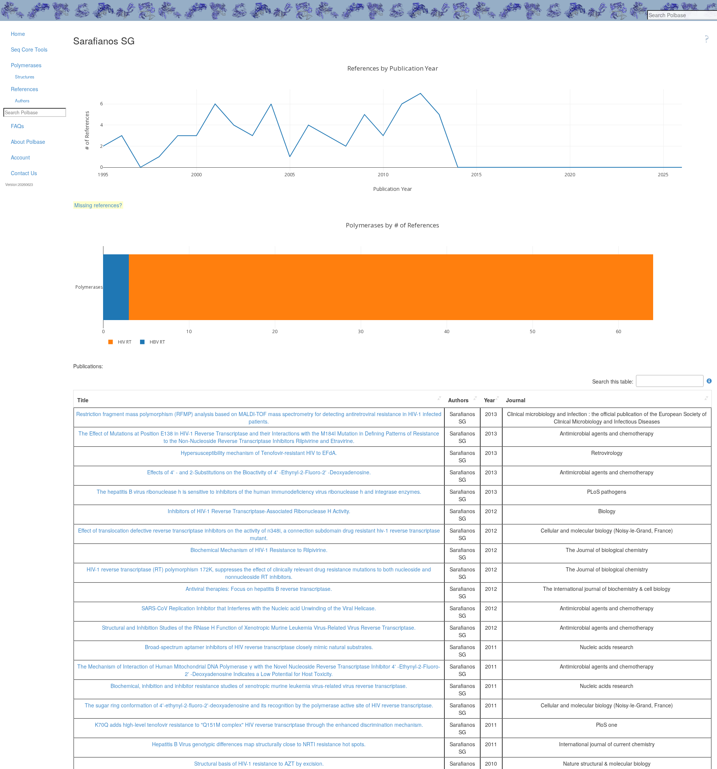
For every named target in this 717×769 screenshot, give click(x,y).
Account (20, 157)
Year (489, 400)
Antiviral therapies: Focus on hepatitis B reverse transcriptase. (259, 588)
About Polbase (28, 141)
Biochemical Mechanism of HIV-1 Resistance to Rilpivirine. (259, 550)
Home (18, 33)
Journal (515, 400)
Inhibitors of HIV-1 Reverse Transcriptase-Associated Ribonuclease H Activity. (259, 511)
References (24, 89)
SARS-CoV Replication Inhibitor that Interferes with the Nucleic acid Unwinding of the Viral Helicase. (259, 608)
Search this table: (612, 381)
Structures (24, 77)
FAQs (17, 126)
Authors (458, 400)
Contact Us (24, 173)
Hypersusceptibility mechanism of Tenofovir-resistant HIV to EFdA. (259, 452)
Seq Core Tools (29, 49)
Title (83, 400)
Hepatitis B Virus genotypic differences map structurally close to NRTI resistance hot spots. (259, 744)
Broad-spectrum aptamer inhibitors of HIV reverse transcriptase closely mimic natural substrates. (259, 647)
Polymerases (26, 65)
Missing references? (98, 205)
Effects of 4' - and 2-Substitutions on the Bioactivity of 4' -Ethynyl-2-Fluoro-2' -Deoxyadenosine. (259, 472)
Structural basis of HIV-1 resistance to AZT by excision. (259, 763)
